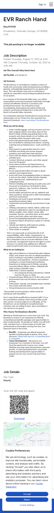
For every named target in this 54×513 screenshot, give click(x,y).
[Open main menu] (51, 4)
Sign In (42, 4)
